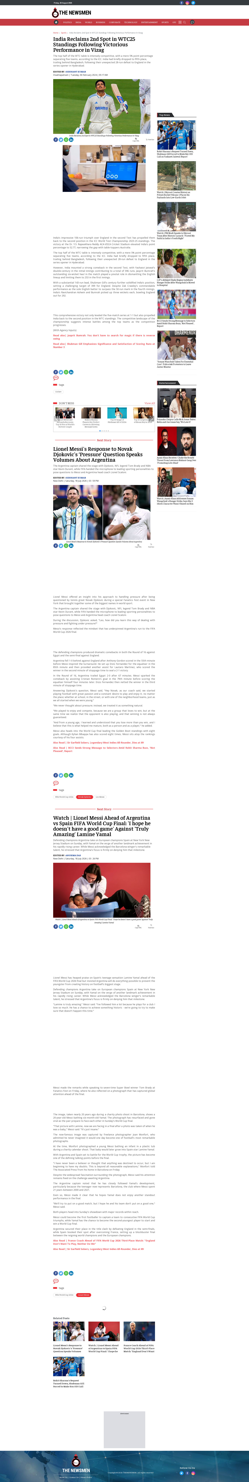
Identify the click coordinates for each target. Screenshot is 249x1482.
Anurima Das (73, 855)
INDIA (78, 22)
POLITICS (67, 22)
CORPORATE (114, 22)
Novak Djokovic (84, 797)
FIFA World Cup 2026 (64, 797)
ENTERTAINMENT (149, 22)
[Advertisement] (138, 12)
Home (55, 32)
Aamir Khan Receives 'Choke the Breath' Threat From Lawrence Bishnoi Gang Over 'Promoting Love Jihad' (176, 460)
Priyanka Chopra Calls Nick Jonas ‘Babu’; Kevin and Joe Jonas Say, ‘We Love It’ (176, 420)
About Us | (64, 1477)
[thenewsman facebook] (182, 3)
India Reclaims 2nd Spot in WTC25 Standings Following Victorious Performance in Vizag (104, 135)
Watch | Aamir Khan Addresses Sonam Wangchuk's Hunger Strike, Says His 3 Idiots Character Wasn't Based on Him (175, 501)
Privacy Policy (86, 1477)
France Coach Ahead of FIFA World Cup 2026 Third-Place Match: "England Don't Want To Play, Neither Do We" (139, 1348)
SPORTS (165, 22)
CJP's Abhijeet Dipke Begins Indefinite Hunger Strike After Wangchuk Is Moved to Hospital (176, 282)
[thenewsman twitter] (193, 3)
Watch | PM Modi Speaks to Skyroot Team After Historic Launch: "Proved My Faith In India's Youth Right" (176, 236)
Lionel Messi (83, 1294)
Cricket (58, 391)
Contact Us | (74, 1477)
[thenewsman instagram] (187, 3)
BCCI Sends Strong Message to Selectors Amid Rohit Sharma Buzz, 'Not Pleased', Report (176, 323)
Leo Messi (100, 797)
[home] (56, 22)
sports (64, 32)
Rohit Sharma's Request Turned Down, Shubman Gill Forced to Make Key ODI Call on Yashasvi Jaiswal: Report (68, 1383)
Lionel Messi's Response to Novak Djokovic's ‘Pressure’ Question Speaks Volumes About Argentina (104, 541)
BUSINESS (100, 22)
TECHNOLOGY (130, 22)
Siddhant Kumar (76, 71)
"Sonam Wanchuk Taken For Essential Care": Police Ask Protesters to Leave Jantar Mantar (175, 364)
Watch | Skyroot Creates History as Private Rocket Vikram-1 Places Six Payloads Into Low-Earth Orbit (173, 195)
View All (150, 403)
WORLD (88, 22)
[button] (184, 22)
